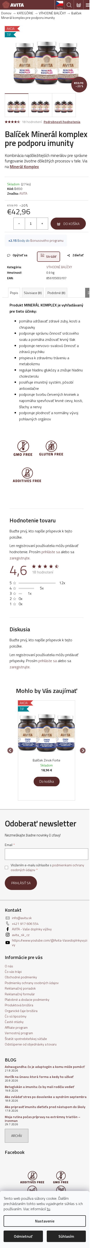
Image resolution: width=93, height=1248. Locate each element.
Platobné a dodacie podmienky (27, 999)
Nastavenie (44, 1221)
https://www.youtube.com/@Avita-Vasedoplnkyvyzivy (49, 942)
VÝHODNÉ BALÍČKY (59, 267)
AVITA (23, 193)
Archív (16, 1135)
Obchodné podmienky (21, 977)
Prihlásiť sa (21, 882)
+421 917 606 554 (25, 923)
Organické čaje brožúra (21, 1010)
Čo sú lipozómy (15, 1016)
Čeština (59, 8)
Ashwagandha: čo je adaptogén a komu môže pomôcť (45, 1066)
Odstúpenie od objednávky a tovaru (31, 1044)
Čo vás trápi (13, 971)
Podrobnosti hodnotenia (62, 121)
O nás (9, 966)
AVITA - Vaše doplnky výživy (32, 929)
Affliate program (16, 1027)
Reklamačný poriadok (20, 988)
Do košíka (71, 223)
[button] (46, 779)
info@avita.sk (22, 917)
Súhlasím (66, 1236)
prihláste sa (50, 552)
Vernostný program (19, 1032)
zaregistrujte (20, 558)
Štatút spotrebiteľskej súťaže (26, 1038)
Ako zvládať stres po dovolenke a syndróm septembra (46, 1096)
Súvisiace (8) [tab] (33, 292)
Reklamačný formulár (20, 993)
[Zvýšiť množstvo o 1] (42, 223)
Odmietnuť (23, 1236)
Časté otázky (14, 1021)
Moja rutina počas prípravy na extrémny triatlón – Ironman (42, 1118)
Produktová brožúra (19, 1004)
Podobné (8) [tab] (56, 292)
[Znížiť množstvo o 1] (19, 223)
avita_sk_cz (21, 934)
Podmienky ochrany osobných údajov (32, 982)
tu (48, 1209)
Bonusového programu (46, 240)
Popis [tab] (14, 292)
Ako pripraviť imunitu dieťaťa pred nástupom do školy (45, 1107)
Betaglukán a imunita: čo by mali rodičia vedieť (39, 1086)
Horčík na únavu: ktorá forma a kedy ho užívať (39, 1076)
